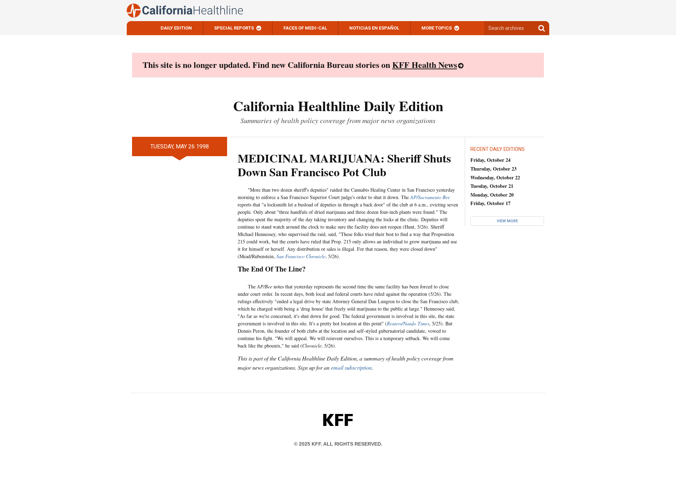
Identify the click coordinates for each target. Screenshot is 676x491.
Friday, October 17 (490, 203)
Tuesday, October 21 (491, 186)
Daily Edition (176, 28)
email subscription (351, 367)
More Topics (436, 28)
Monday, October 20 (492, 194)
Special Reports (234, 28)
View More (507, 221)
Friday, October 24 (490, 160)
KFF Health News (424, 64)
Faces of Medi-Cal (305, 28)
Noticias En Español (374, 28)
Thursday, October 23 (493, 168)
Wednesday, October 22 (495, 177)
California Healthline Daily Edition (338, 105)
